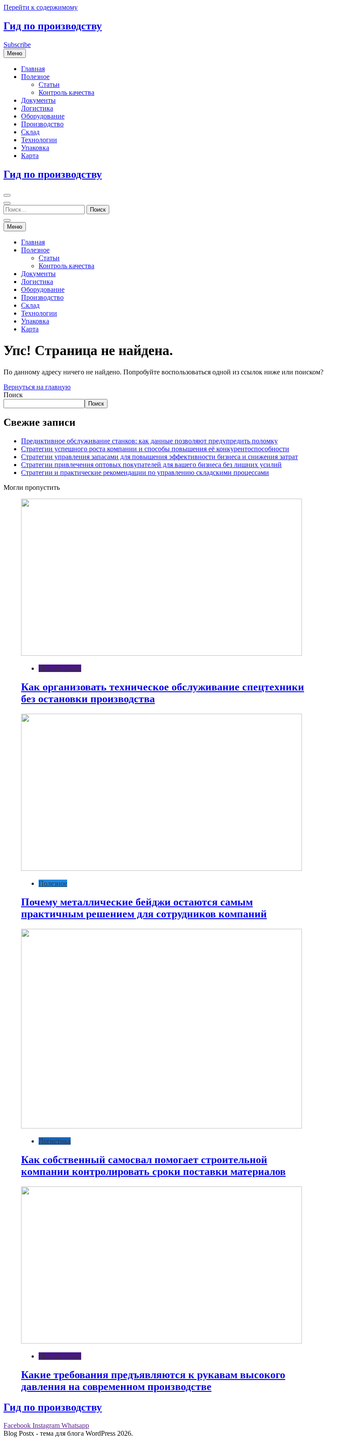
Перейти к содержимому (41, 7)
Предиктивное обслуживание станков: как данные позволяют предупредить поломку (149, 441)
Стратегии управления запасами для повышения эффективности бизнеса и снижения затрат (159, 456)
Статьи (49, 84)
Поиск (13, 395)
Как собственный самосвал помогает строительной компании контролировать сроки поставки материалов (153, 1165)
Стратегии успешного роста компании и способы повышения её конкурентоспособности (155, 449)
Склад (30, 132)
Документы (38, 100)
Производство (42, 124)
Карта (30, 155)
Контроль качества (66, 92)
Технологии (39, 140)
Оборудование (43, 116)
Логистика (37, 108)
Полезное (35, 76)
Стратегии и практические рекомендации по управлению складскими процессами (145, 472)
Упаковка (35, 147)
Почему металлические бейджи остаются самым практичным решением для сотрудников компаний (144, 908)
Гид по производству (53, 26)
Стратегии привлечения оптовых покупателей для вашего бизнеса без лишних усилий (151, 464)
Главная (33, 68)
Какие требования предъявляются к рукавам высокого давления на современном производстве (153, 1380)
